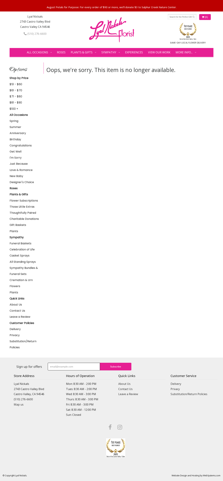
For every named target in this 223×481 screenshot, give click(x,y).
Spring (14, 121)
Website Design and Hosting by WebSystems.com (196, 475)
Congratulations (21, 145)
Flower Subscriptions (24, 201)
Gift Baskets (18, 225)
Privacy (15, 335)
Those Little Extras (22, 207)
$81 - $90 (16, 103)
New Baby (16, 176)
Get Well (15, 152)
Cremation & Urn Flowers (21, 283)
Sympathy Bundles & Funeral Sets (24, 271)
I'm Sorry (16, 158)
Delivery (15, 329)
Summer (15, 127)
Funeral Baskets (20, 243)
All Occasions (37, 52)
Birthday (15, 139)
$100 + (14, 109)
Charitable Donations (24, 219)
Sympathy (108, 52)
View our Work (159, 52)
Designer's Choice (22, 182)
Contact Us (17, 311)
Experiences (134, 52)
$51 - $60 (16, 84)
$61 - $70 (16, 90)
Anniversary (18, 133)
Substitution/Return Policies (23, 344)
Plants (14, 231)
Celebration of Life (22, 249)
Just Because (19, 164)
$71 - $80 (16, 96)
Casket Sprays (19, 256)
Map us (19, 404)
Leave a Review (20, 317)
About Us (16, 305)
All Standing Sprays (23, 262)
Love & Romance (21, 170)
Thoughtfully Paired (23, 213)
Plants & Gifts (82, 52)
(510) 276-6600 (37, 34)
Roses (61, 52)
